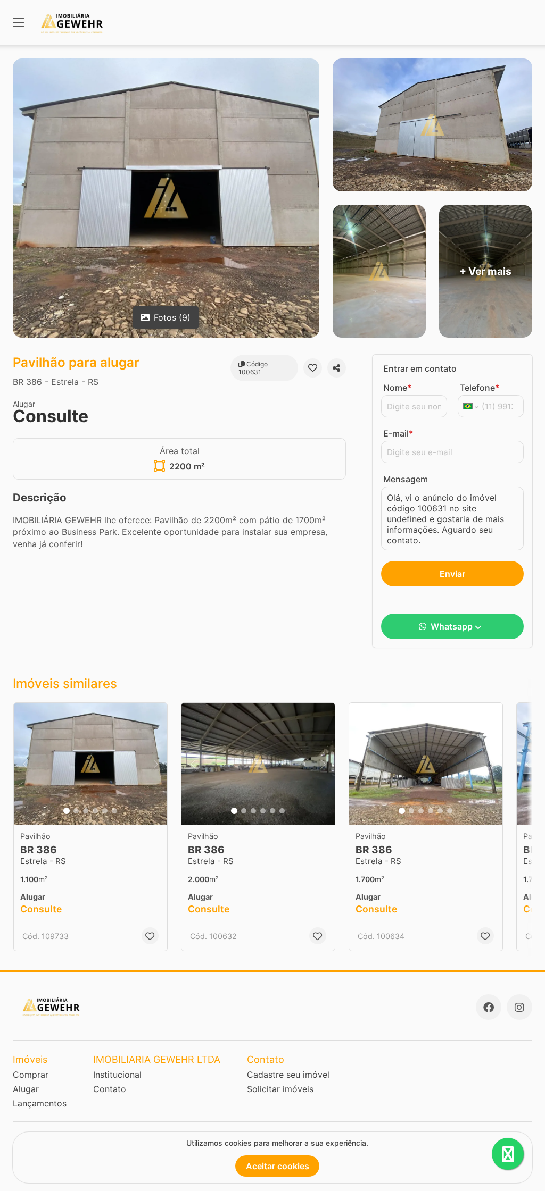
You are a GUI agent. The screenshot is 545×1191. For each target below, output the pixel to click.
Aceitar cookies (277, 1166)
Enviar (452, 573)
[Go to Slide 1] (66, 811)
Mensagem (405, 479)
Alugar (26, 1089)
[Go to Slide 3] (85, 810)
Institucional (117, 1074)
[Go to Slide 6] (114, 810)
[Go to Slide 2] (76, 810)
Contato (109, 1089)
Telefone (479, 387)
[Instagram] (519, 1007)
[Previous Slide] (25, 764)
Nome (397, 387)
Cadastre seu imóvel (288, 1074)
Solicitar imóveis (280, 1089)
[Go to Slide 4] (95, 810)
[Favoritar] (312, 368)
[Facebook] (488, 1007)
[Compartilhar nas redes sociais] (336, 368)
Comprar (30, 1074)
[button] (90, 764)
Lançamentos (40, 1103)
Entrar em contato (420, 368)
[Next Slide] (156, 764)
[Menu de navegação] (18, 22)
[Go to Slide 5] (105, 810)
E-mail (398, 433)
